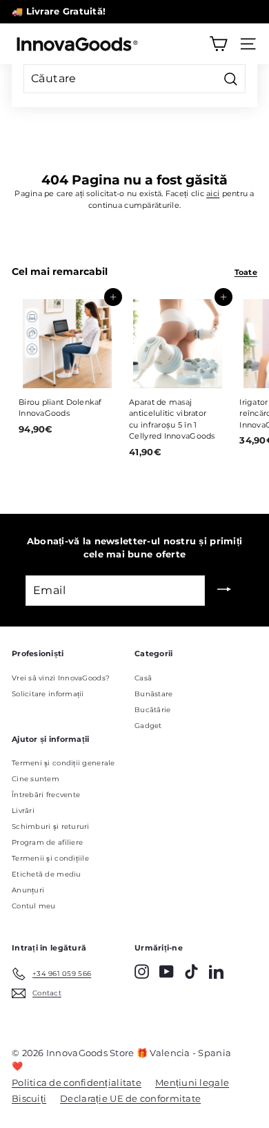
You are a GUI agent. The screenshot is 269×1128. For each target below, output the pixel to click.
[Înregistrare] (224, 590)
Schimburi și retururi (51, 826)
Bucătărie (152, 709)
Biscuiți (29, 1098)
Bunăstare (153, 693)
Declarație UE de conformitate (130, 1098)
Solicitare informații (48, 693)
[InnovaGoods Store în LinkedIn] (216, 971)
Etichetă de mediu (46, 874)
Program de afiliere (47, 842)
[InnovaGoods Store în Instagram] (141, 971)
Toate (246, 272)
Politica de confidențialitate (76, 1082)
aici (212, 193)
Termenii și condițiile (50, 858)
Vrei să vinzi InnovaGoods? (61, 677)
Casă (143, 677)
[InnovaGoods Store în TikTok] (191, 971)
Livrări (23, 810)
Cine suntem (35, 778)
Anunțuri (28, 890)
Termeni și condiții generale (63, 762)
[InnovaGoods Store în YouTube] (166, 971)
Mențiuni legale (192, 1082)
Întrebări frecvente (46, 794)
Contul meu (34, 905)
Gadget (148, 725)
